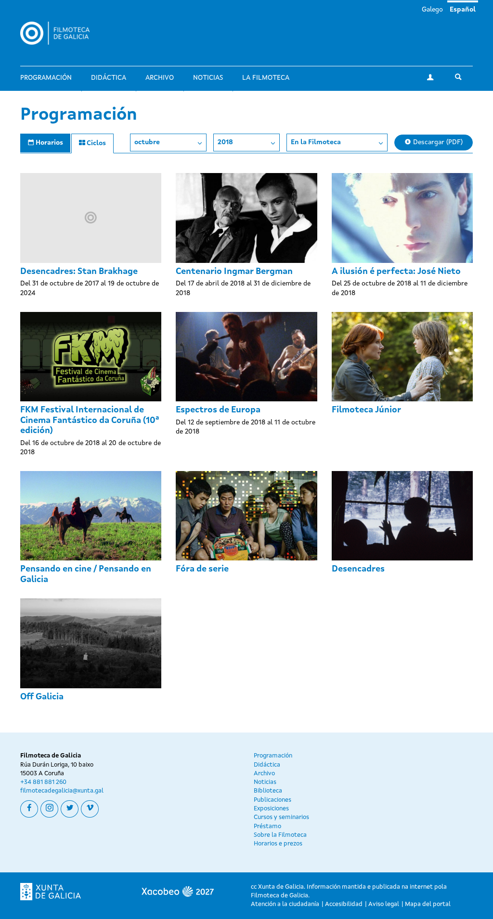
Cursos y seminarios (281, 817)
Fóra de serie (202, 569)
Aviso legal (383, 904)
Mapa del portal (428, 904)
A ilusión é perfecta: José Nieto (396, 271)
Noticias (208, 78)
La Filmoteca (265, 78)
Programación (46, 78)
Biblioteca (268, 791)
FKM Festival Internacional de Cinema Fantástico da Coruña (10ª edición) (89, 420)
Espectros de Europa (218, 410)
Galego (432, 9)
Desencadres (358, 569)
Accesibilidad (344, 904)
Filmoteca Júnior (366, 410)
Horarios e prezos (278, 844)
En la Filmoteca (316, 142)
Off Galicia (42, 697)
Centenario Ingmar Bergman (234, 271)
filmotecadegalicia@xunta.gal (62, 791)
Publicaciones (272, 800)
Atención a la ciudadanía (285, 904)
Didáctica (108, 78)
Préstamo (267, 826)
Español (463, 9)
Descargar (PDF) (437, 142)
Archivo (159, 78)
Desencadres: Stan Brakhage (79, 271)
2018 (225, 142)
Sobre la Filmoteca (280, 835)
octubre (147, 142)
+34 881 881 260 (43, 782)
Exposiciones (271, 809)
